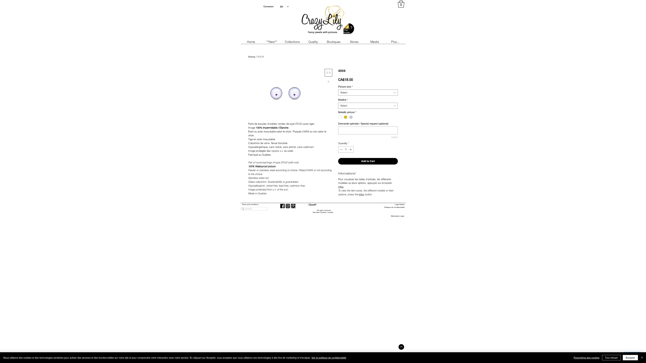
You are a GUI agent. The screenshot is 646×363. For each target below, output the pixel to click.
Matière (343, 99)
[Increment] (351, 149)
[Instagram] (288, 206)
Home (251, 56)
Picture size (345, 86)
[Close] (642, 357)
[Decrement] (341, 149)
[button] (271, 42)
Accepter (630, 357)
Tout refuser (611, 357)
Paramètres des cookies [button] (586, 357)
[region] (374, 20)
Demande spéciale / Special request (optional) (363, 123)
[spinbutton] (346, 149)
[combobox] (368, 93)
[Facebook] (282, 206)
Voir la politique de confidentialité (328, 357)
